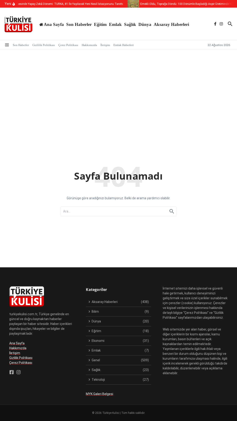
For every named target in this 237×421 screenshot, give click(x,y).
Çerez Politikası (68, 45)
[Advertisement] (118, 84)
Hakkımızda (89, 45)
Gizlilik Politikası (43, 45)
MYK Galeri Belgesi (99, 394)
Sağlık (130, 24)
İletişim (105, 45)
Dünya (144, 24)
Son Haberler (79, 24)
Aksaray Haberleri (171, 24)
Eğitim (100, 24)
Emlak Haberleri (123, 45)
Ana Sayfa (17, 343)
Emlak (115, 24)
